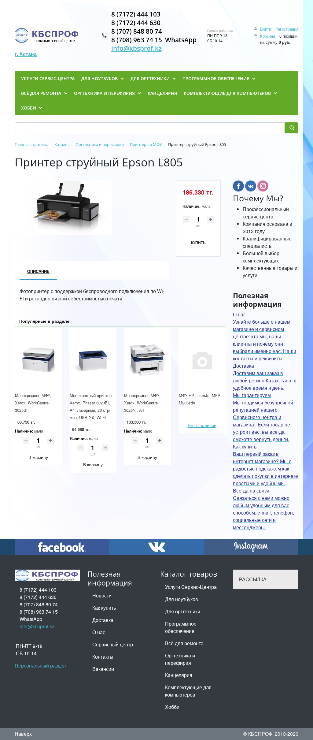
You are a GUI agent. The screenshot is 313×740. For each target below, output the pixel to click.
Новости (102, 595)
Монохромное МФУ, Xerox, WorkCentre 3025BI (33, 402)
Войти (265, 29)
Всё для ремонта (184, 643)
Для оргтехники (182, 611)
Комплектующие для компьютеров (188, 691)
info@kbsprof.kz (136, 48)
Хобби (172, 706)
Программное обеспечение (181, 627)
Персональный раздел (40, 665)
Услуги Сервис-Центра (191, 586)
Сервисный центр (112, 644)
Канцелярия (178, 675)
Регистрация (286, 29)
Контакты (102, 656)
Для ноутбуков (181, 599)
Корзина (267, 36)
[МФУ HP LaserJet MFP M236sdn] (202, 360)
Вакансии (103, 668)
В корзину (38, 457)
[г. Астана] (47, 35)
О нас (98, 632)
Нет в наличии (202, 425)
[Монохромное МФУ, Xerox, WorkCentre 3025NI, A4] (147, 360)
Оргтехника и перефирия (180, 659)
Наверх (23, 733)
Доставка (102, 619)
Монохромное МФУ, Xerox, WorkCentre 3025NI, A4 (142, 402)
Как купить (104, 607)
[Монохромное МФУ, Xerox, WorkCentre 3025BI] (38, 360)
